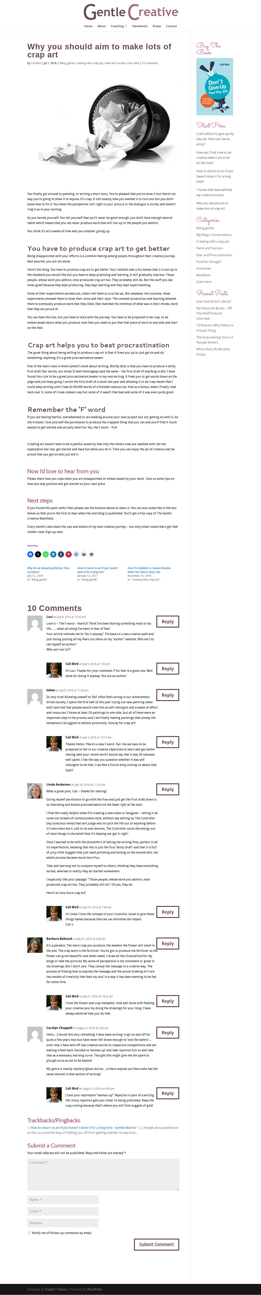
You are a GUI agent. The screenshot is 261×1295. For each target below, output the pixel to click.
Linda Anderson (58, 784)
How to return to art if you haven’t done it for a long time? (214, 176)
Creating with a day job (89, 63)
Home (88, 26)
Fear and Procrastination (214, 255)
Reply (168, 621)
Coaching (117, 26)
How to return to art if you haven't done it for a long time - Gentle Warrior (84, 1128)
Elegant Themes (56, 1289)
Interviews (203, 268)
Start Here (133, 63)
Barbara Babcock (59, 939)
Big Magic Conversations (214, 235)
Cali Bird (36, 63)
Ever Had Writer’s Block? (213, 301)
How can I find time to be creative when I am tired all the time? (213, 158)
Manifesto (203, 275)
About (101, 26)
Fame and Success (115, 63)
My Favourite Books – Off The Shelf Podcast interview (214, 313)
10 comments (150, 63)
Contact (171, 26)
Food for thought (208, 262)
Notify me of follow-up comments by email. (62, 1233)
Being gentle (67, 63)
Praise (157, 26)
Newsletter (140, 26)
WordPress (94, 1289)
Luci (49, 617)
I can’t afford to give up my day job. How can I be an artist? (215, 139)
